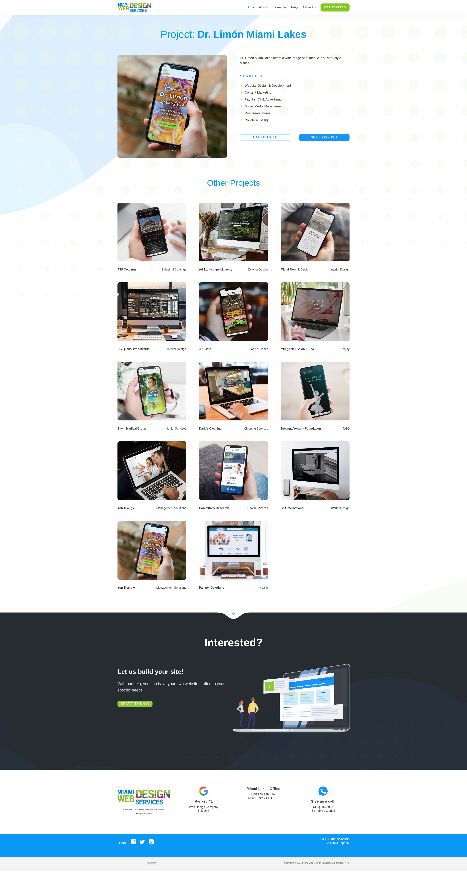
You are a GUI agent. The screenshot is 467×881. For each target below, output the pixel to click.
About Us (309, 7)
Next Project (324, 137)
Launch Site (265, 137)
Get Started (335, 7)
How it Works (258, 7)
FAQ (294, 7)
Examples (279, 7)
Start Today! (135, 704)
